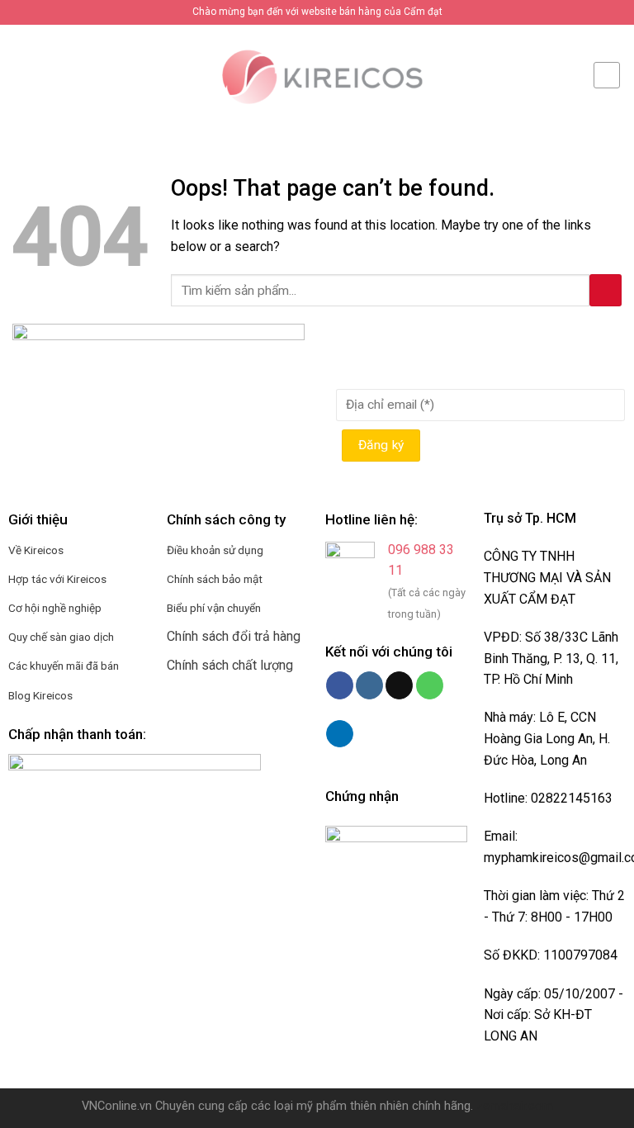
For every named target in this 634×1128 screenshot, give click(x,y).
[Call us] (429, 685)
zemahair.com (514, 1106)
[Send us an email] (399, 685)
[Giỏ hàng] (607, 75)
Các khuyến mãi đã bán (63, 665)
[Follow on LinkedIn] (339, 734)
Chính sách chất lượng (230, 665)
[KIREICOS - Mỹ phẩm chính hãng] (317, 74)
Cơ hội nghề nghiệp (55, 607)
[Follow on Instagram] (369, 685)
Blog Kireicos (40, 695)
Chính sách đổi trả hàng (233, 636)
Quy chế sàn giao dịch (61, 636)
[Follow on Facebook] (339, 685)
